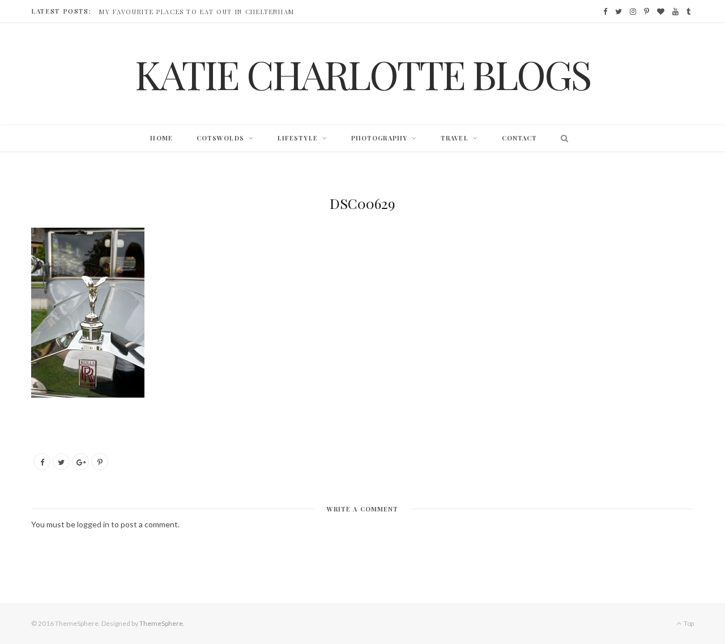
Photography (379, 138)
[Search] (561, 138)
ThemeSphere (161, 623)
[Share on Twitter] (61, 461)
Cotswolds (220, 138)
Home (161, 138)
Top (688, 623)
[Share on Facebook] (41, 461)
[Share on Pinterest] (99, 461)
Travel (454, 138)
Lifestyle (298, 138)
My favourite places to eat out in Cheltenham (197, 12)
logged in (93, 524)
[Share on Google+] (80, 461)
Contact (520, 138)
